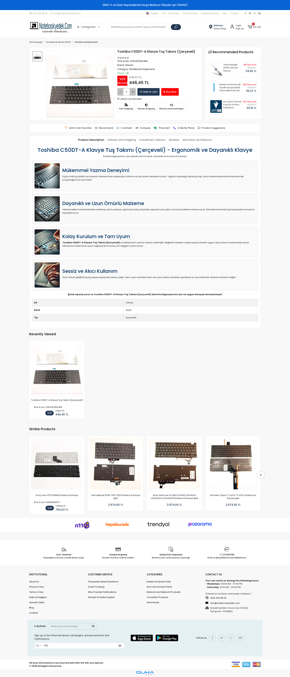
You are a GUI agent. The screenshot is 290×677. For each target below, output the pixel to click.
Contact (234, 13)
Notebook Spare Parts (159, 581)
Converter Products (157, 597)
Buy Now (171, 91)
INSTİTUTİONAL (38, 574)
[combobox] (38, 646)
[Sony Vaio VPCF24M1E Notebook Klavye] (57, 464)
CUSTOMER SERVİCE (100, 574)
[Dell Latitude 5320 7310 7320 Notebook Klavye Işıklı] (115, 464)
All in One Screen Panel (159, 586)
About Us (34, 581)
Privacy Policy (36, 586)
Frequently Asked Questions (103, 581)
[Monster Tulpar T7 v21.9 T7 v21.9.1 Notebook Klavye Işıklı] (233, 464)
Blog (31, 607)
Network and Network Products (163, 592)
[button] (254, 27)
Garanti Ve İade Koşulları (101, 597)
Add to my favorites (131, 99)
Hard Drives (153, 602)
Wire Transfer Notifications (102, 592)
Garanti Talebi (36, 602)
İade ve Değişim (38, 597)
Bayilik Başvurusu (210, 13)
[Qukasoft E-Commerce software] (145, 673)
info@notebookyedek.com (225, 603)
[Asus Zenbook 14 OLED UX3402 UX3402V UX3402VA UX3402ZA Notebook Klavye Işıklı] (174, 464)
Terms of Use (36, 592)
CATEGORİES (154, 574)
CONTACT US (213, 574)
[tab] (91, 140)
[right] (261, 475)
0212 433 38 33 (218, 597)
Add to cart (150, 91)
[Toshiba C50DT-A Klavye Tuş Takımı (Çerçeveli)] (57, 369)
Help (225, 13)
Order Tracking (190, 13)
